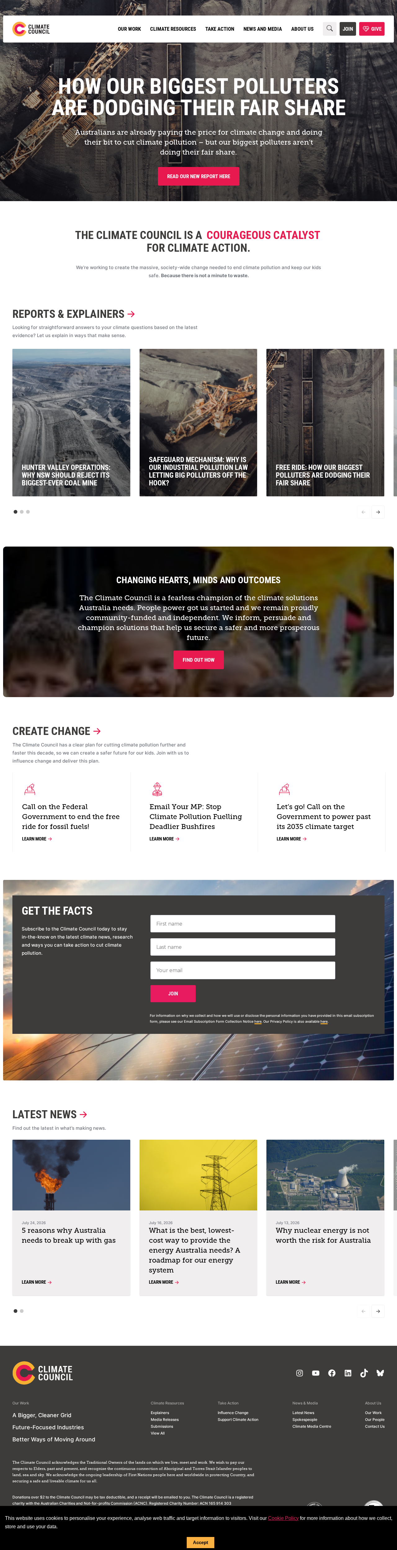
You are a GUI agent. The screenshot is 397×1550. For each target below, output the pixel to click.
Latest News (44, 1114)
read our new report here (198, 176)
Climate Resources (173, 29)
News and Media (262, 29)
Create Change (51, 731)
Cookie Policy (283, 1518)
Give (376, 29)
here (257, 1021)
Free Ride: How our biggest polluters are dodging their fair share (323, 475)
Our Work (129, 29)
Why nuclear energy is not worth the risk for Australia (323, 1235)
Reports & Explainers (68, 314)
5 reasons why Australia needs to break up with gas (69, 1235)
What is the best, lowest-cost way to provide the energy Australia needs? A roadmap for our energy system (194, 1250)
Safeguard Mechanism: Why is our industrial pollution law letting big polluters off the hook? (198, 471)
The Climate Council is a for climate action (197, 242)
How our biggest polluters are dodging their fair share (198, 97)
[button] (15, 512)
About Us (302, 29)
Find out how (199, 660)
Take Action (219, 29)
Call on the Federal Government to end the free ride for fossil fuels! (71, 817)
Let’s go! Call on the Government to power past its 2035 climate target (324, 817)
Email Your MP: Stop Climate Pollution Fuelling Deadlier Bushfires (195, 817)
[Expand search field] (330, 29)
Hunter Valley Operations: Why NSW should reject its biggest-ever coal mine (66, 475)
